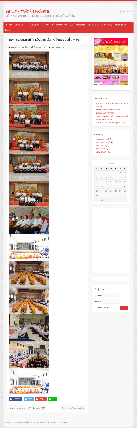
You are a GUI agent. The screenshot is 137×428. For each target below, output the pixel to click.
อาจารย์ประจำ (33, 25)
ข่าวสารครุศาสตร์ (59, 25)
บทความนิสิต (93, 25)
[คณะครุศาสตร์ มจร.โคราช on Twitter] (124, 11)
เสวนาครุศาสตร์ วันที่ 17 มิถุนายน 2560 (27, 408)
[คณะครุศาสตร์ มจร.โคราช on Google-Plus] (128, 11)
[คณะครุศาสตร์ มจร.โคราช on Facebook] (120, 11)
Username (98, 295)
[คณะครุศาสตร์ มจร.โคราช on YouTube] (131, 11)
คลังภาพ (45, 25)
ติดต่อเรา (8, 30)
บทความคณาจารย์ (77, 25)
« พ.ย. (101, 200)
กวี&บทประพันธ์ (121, 25)
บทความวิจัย (107, 25)
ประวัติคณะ (19, 25)
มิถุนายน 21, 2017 (40, 47)
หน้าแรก (8, 25)
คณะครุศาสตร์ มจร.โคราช (28, 12)
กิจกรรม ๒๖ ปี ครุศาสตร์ (73, 408)
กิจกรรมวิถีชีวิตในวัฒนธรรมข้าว (108, 110)
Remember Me (103, 307)
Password (98, 301)
